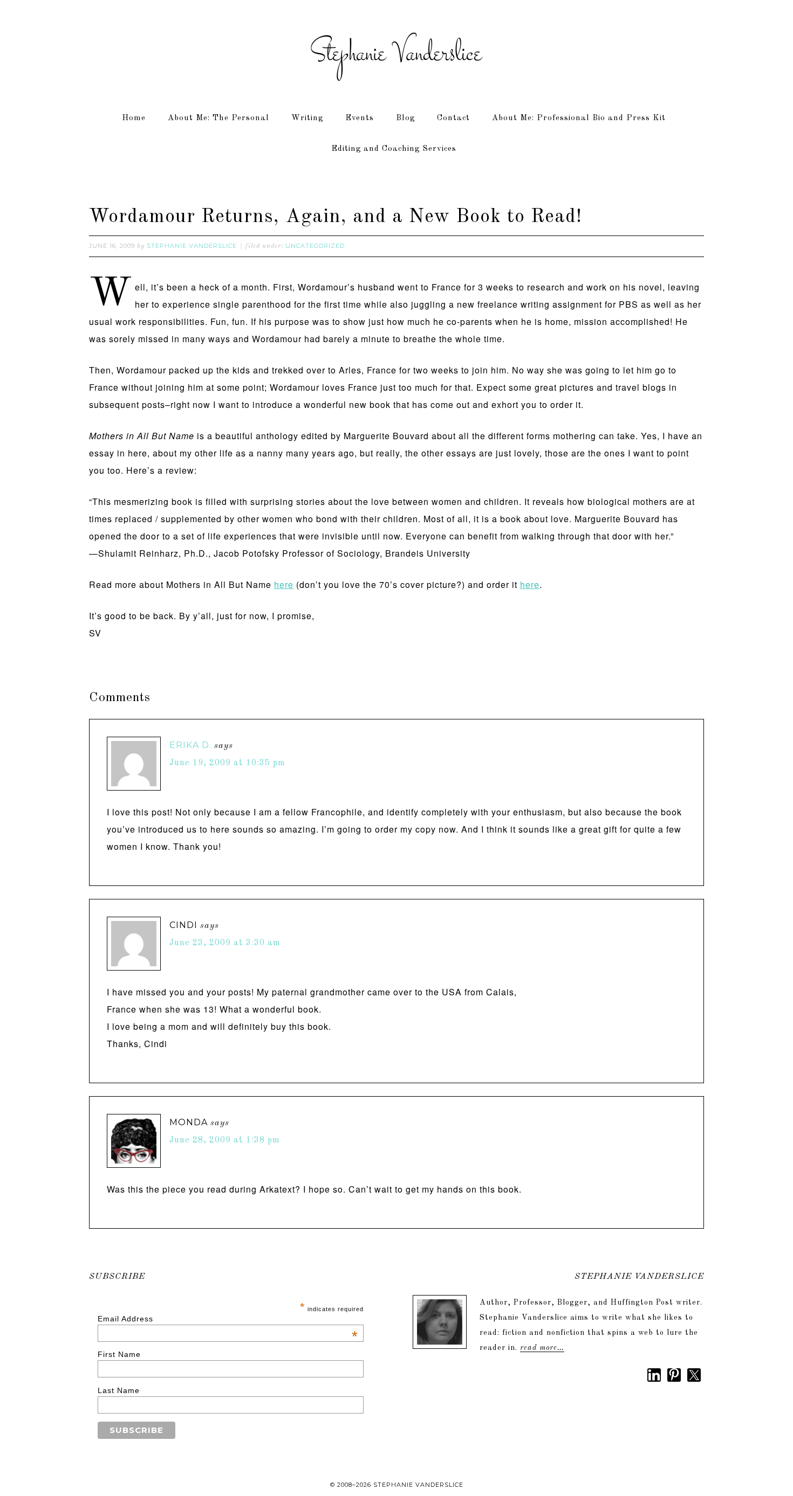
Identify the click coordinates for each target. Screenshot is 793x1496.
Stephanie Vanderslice (396, 54)
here (283, 584)
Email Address (228, 1318)
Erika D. (190, 745)
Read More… (542, 1348)
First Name (119, 1354)
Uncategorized (315, 246)
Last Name (119, 1390)
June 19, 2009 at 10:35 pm (227, 763)
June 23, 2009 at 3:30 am (225, 943)
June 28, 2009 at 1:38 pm (224, 1140)
